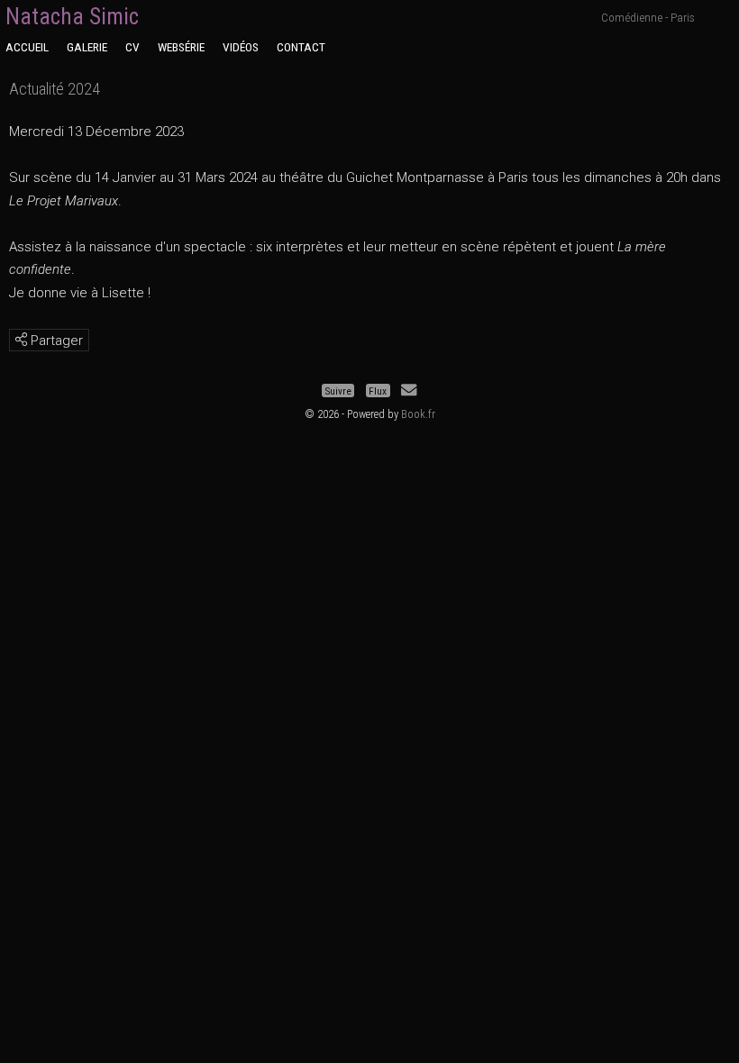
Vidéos (241, 47)
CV (132, 47)
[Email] (408, 390)
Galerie (87, 47)
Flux (378, 390)
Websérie (181, 47)
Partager (55, 340)
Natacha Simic (72, 17)
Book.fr (418, 414)
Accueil (27, 47)
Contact (301, 47)
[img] (21, 339)
